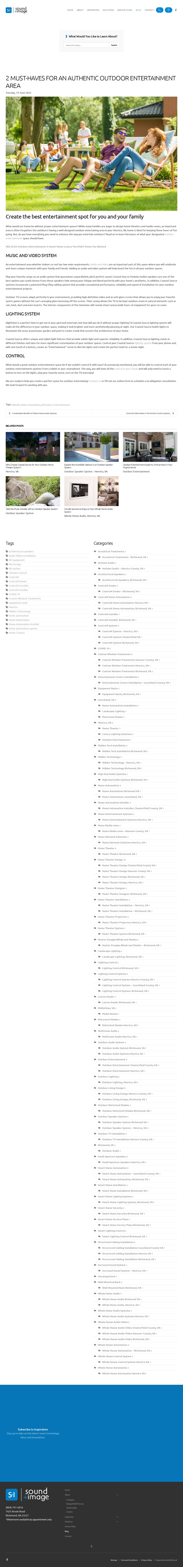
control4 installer (18, 589)
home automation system (23, 628)
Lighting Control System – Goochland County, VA (130, 985)
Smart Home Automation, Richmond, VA (125, 1179)
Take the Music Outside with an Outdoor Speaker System (32, 508)
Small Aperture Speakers (112, 1156)
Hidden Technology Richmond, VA (121, 768)
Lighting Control (107, 962)
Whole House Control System (115, 1356)
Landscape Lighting (113, 711)
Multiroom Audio (107, 1030)
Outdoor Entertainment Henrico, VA (123, 1070)
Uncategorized (106, 1276)
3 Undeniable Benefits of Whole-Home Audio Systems (34, 413)
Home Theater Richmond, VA (118, 853)
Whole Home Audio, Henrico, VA (82, 515)
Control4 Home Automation (114, 597)
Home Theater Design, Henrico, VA (122, 882)
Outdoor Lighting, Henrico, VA (119, 1082)
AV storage (15, 564)
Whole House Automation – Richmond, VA (126, 1350)
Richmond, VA (106, 1145)
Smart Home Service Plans (113, 1219)
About (67, 1494)
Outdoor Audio (110, 1150)
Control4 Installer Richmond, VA (116, 619)
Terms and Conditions (129, 1560)
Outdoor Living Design (111, 1087)
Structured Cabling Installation (116, 1242)
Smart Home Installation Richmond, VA (124, 1190)
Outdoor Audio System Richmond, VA (123, 1048)
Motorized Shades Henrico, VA (119, 1025)
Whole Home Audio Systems (114, 1310)
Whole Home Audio (109, 1293)
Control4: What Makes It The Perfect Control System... (148, 413)
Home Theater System (111, 928)
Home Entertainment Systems (115, 813)
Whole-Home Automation (112, 1367)
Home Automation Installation (119, 705)
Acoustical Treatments (111, 551)
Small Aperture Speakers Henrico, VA (123, 1162)
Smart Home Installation (112, 1185)
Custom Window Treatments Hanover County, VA (130, 659)
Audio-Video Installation (27, 404)
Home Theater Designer (112, 888)
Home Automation (19, 619)
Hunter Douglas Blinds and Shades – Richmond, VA (131, 945)
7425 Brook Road (15, 1511)
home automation (19, 615)
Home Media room (108, 825)
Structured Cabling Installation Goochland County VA (133, 1247)
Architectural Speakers (111, 574)
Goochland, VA (106, 699)
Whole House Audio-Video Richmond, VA (125, 1339)
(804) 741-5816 (14, 1507)
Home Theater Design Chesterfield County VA (129, 865)
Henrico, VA (12, 471)
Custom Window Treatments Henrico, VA (125, 665)
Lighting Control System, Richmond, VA (124, 990)
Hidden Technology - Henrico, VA (121, 762)
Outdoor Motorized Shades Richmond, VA (126, 1110)
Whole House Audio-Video (113, 1322)
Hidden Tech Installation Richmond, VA (124, 751)
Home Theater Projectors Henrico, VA (123, 922)
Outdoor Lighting (108, 1076)
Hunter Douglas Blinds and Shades (118, 939)
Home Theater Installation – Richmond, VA (126, 911)
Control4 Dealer (18, 581)
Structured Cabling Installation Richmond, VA (128, 1259)
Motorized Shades (112, 716)
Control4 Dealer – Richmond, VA (120, 591)
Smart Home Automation (112, 1167)
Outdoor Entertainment (56, 404)
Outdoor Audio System (111, 1042)
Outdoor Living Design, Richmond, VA (123, 1099)
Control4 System (107, 625)
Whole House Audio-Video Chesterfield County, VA (131, 1327)
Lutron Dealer (106, 996)
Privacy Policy (146, 1560)
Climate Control (18, 572)
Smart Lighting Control (111, 1230)
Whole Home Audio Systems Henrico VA (125, 1316)
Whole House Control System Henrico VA (125, 1361)
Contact (149, 10)
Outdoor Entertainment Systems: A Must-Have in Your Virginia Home (147, 466)
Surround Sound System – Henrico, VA (124, 1270)
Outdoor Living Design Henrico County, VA (126, 1093)
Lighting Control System (112, 973)
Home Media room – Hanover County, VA (125, 831)
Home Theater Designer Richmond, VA (124, 893)
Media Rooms (110, 1013)
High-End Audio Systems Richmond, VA (124, 779)
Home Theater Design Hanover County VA (126, 871)
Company (70, 1499)
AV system (14, 568)
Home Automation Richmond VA (120, 791)
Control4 (14, 576)
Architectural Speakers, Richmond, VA (124, 579)
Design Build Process (74, 1503)
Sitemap (114, 1560)
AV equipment (17, 559)
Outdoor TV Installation (111, 1133)
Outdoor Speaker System (20, 512)
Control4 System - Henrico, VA (119, 631)
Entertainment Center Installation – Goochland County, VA (135, 682)
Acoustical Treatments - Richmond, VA (124, 557)
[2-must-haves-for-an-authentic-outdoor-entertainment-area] (91, 154)
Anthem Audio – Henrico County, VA (122, 568)
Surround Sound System (112, 1264)
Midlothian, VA (106, 1008)
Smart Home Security (110, 1207)
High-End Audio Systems (112, 774)
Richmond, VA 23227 (17, 1515)
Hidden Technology (19, 611)
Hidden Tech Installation (112, 745)
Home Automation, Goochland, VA (121, 796)
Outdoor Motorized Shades (113, 1105)
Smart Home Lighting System (115, 1196)
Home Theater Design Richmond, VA (123, 876)
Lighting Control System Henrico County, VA (127, 979)
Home (70, 10)
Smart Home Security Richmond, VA (122, 1213)
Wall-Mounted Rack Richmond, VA (121, 1287)
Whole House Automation (113, 1344)
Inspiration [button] (93, 10)
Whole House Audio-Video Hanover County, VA (128, 1333)
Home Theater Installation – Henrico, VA (125, 905)
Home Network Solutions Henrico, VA (124, 842)
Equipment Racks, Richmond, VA (120, 694)
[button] (91, 1547)
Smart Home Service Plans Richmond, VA (125, 1224)
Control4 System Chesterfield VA (121, 637)
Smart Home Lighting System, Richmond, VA (127, 1202)
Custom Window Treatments (25, 598)
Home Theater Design (111, 859)
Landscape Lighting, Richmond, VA (122, 956)
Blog (138, 10)
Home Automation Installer (24, 624)
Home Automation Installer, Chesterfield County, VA (132, 808)
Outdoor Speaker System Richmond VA (124, 1122)
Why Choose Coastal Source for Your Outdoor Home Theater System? (29, 466)
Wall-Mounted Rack (109, 1282)
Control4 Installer (19, 585)
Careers (69, 1511)
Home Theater (110, 728)
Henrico (13, 606)
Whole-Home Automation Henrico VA (123, 1373)
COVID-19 (14, 594)
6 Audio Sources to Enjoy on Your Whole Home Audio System (88, 510)
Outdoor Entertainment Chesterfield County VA (130, 1065)
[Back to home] (16, 10)
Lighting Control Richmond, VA (120, 968)
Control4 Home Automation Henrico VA (125, 602)
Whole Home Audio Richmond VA (121, 1299)
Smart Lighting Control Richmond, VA (123, 1236)
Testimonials (71, 1507)
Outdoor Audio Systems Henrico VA (122, 1053)
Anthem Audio (106, 562)
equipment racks (18, 602)
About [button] (80, 10)
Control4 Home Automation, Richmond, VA (126, 608)
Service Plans (125, 10)
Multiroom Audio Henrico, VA (119, 1036)
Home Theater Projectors (112, 916)
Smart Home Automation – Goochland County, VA (130, 1173)
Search (114, 45)
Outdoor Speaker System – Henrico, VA (86, 471)
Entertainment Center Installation (117, 676)
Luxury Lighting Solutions (117, 734)
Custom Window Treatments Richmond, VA (126, 671)
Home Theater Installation (113, 899)
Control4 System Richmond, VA (120, 642)
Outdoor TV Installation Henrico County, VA (127, 1139)
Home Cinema (17, 632)
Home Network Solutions (112, 836)
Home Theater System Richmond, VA (123, 933)
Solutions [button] (108, 10)
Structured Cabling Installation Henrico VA (126, 1253)
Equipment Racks (108, 688)
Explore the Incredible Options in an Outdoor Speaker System (88, 466)
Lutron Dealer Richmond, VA (118, 1002)
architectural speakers (21, 551)
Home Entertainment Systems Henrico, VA (126, 819)
